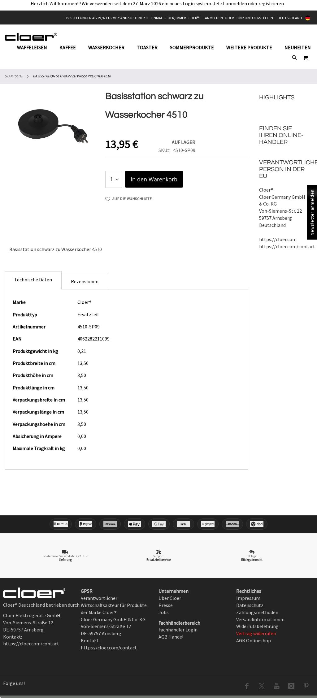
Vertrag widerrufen (256, 633)
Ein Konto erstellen (255, 17)
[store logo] (31, 36)
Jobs (163, 612)
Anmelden (214, 17)
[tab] (33, 280)
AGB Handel (171, 637)
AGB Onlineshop (253, 640)
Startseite (14, 76)
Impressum (248, 598)
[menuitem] (35, 47)
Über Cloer (169, 598)
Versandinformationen (260, 619)
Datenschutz (249, 605)
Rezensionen (84, 281)
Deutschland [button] (290, 17)
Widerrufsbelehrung (257, 626)
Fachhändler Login (178, 629)
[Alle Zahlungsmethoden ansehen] (158, 524)
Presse (165, 605)
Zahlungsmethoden (257, 612)
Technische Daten (33, 279)
